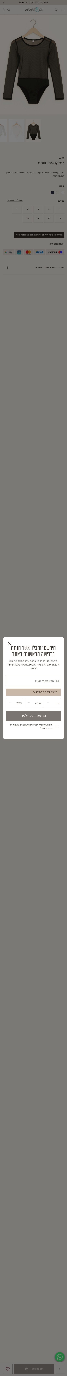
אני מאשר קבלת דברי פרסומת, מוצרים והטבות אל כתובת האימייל (31, 727)
